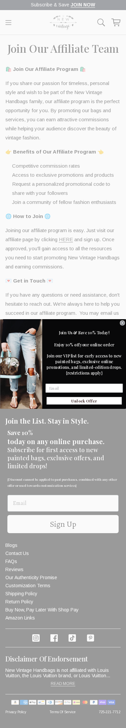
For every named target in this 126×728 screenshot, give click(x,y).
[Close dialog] (122, 323)
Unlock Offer (84, 400)
